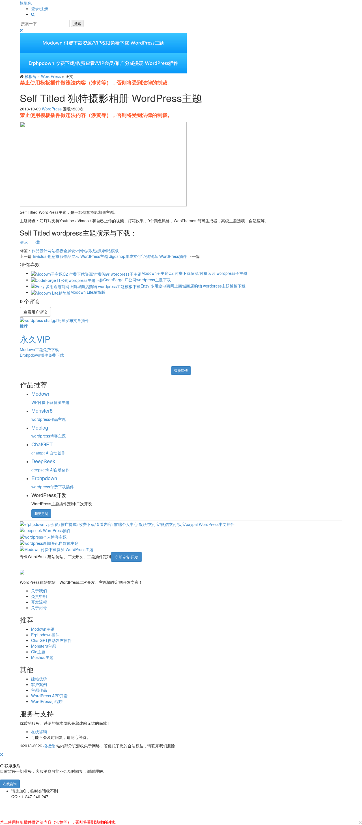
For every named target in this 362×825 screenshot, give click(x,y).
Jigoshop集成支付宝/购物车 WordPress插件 (148, 256)
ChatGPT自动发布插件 (51, 640)
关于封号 (39, 607)
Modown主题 (42, 629)
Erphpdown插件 (45, 634)
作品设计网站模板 (47, 250)
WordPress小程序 (47, 701)
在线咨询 (39, 731)
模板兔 (26, 3)
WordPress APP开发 (49, 695)
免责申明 (39, 596)
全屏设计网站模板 (79, 250)
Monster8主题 (43, 646)
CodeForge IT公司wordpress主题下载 (137, 279)
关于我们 (39, 590)
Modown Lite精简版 (87, 292)
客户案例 (39, 684)
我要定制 (41, 513)
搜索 (77, 23)
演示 (24, 242)
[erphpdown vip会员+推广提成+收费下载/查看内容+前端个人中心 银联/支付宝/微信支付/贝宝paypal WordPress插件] (127, 523)
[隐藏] (1, 754)
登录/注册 (39, 8)
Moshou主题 (42, 657)
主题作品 (39, 690)
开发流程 (39, 602)
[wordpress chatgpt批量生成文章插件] (54, 319)
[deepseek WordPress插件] (45, 530)
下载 (36, 242)
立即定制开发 (126, 557)
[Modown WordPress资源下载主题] (56, 549)
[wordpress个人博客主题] (43, 536)
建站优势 (39, 679)
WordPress (51, 76)
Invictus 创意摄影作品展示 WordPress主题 (70, 256)
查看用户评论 (35, 312)
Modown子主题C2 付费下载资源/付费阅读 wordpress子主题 (194, 273)
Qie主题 (38, 651)
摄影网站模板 (107, 250)
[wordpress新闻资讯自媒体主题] (49, 542)
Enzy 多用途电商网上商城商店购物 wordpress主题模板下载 (193, 286)
